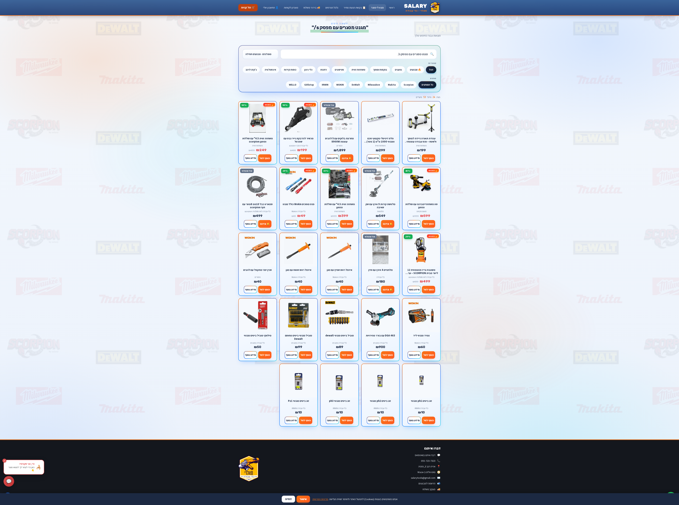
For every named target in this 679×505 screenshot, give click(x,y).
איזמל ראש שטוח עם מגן (298, 270)
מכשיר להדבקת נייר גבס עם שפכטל (299, 140)
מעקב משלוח (431, 489)
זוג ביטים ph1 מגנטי (421, 400)
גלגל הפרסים (331, 7)
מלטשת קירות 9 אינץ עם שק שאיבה (380, 206)
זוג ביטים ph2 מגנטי (380, 400)
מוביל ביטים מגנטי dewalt (339, 335)
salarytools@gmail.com (425, 477)
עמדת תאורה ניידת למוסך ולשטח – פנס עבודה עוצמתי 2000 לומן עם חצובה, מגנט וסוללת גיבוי (421, 140)
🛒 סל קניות (248, 7)
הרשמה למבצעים (429, 483)
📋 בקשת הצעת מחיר (355, 7)
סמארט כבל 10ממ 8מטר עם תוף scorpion (257, 206)
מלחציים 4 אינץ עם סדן (380, 270)
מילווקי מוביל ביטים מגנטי (257, 335)
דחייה (288, 499)
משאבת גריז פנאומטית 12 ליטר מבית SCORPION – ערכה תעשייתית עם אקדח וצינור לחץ (421, 271)
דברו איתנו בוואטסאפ (427, 455)
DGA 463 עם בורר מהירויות (380, 335)
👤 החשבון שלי (270, 7)
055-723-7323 (430, 460)
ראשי (391, 7)
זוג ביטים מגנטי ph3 (339, 400)
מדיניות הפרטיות (320, 499)
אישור (303, 499)
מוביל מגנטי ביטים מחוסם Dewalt (298, 337)
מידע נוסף (414, 158)
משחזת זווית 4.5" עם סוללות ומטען (339, 206)
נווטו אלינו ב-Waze (428, 472)
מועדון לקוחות (291, 7)
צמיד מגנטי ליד (421, 335)
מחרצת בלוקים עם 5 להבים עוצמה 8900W (339, 140)
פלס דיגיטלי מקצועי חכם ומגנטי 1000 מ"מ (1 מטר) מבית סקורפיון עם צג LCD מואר (380, 140)
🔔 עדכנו (347, 158)
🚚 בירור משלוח (311, 7)
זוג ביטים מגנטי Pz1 (298, 400)
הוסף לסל (428, 158)
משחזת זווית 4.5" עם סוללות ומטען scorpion (257, 140)
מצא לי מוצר (377, 7)
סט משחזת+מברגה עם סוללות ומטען (421, 206)
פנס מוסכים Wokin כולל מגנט (298, 204)
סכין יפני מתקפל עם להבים (257, 270)
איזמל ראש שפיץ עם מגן (339, 270)
